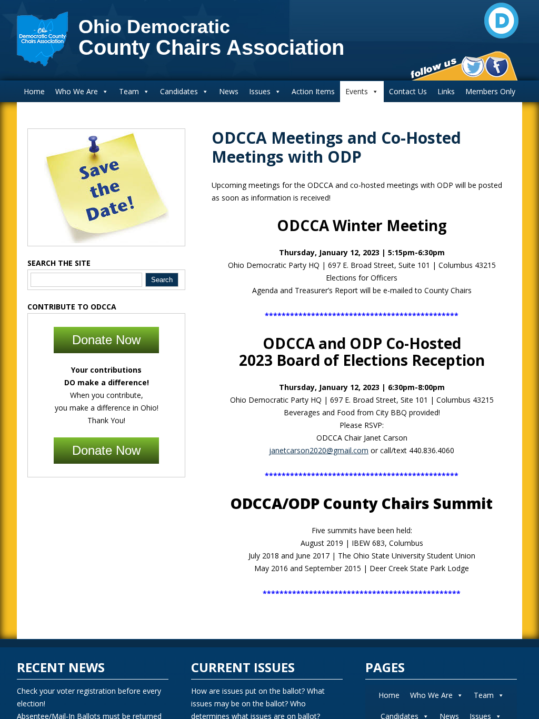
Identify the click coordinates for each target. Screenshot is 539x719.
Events (356, 91)
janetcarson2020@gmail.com (318, 450)
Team (129, 91)
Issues (260, 91)
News (228, 91)
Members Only (490, 91)
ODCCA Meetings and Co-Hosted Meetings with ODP (336, 147)
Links (446, 91)
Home (34, 91)
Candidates (179, 91)
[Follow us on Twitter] (473, 67)
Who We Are (76, 91)
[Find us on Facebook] (496, 67)
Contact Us (408, 91)
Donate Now (106, 340)
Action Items (313, 91)
